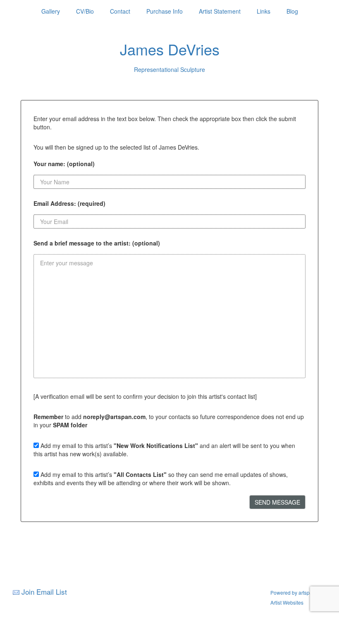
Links (263, 11)
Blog (292, 11)
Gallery (50, 11)
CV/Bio (85, 11)
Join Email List (44, 591)
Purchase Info (164, 11)
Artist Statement (220, 11)
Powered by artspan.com (298, 592)
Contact (120, 11)
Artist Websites (286, 602)
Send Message (277, 502)
